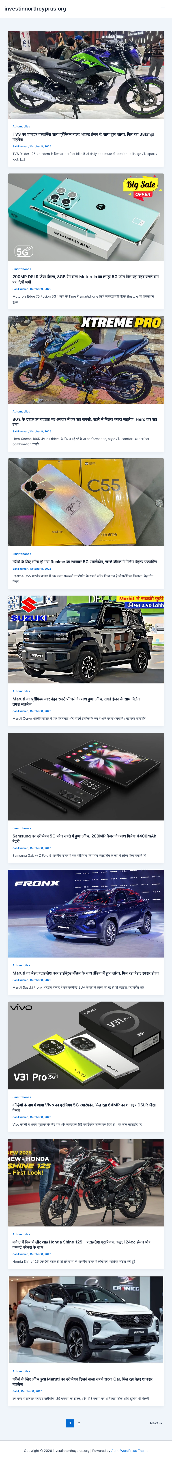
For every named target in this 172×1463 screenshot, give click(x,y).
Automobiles (21, 126)
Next (156, 1423)
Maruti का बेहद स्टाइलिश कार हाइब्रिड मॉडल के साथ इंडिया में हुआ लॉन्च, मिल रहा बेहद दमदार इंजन (86, 972)
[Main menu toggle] (163, 9)
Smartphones (22, 269)
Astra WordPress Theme (129, 1451)
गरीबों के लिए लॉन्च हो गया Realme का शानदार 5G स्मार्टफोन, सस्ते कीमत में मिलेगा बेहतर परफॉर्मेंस (85, 561)
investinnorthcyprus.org (35, 8)
